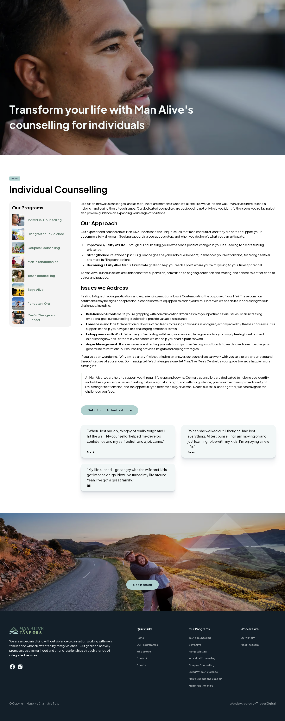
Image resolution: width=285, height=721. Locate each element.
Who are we (143, 651)
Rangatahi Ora (198, 651)
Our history (248, 637)
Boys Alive (195, 644)
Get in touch (142, 585)
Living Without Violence (203, 671)
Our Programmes (147, 644)
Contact (141, 658)
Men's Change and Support (205, 678)
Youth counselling (200, 637)
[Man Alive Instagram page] (20, 667)
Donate (141, 665)
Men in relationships (201, 685)
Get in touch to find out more (109, 410)
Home (140, 637)
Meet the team (250, 644)
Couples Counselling (201, 665)
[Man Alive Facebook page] (12, 667)
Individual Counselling (202, 658)
